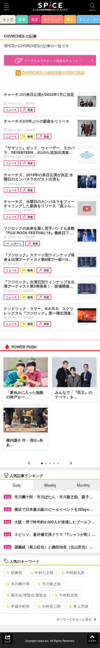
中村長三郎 (51, 606)
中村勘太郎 (68, 595)
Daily (17, 485)
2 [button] (46, 463)
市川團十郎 (20, 583)
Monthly (83, 485)
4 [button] (54, 463)
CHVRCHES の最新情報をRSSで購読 (53, 72)
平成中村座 (20, 606)
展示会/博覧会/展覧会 (29, 595)
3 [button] (50, 463)
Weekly (50, 485)
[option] (50, 405)
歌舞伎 (16, 572)
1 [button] (42, 463)
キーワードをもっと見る (73, 619)
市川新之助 (51, 583)
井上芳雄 (80, 606)
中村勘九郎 (75, 572)
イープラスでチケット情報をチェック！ (53, 60)
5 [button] (58, 463)
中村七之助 (44, 572)
